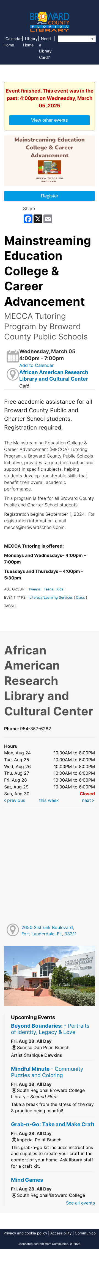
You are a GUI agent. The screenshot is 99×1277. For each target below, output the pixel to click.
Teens (48, 589)
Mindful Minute (47, 1072)
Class (80, 597)
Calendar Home (13, 41)
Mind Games (27, 1179)
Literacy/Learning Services (51, 597)
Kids (60, 589)
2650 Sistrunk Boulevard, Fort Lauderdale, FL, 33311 (48, 930)
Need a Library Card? (45, 48)
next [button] (87, 800)
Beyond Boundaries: (50, 1028)
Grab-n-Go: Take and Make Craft (52, 1124)
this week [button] (49, 800)
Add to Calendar (36, 365)
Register (49, 196)
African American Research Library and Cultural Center (53, 375)
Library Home (30, 41)
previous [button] (15, 800)
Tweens (34, 589)
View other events (49, 120)
